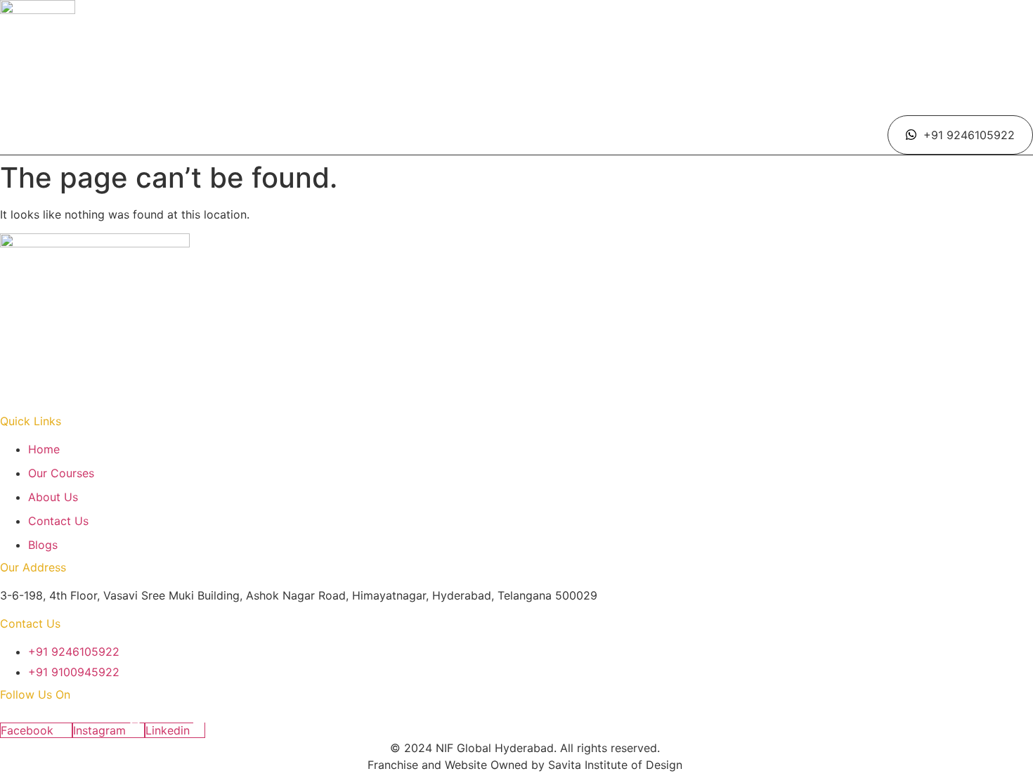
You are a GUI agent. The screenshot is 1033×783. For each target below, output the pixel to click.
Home (386, 108)
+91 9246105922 (969, 135)
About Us (549, 108)
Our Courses (463, 108)
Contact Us (632, 108)
